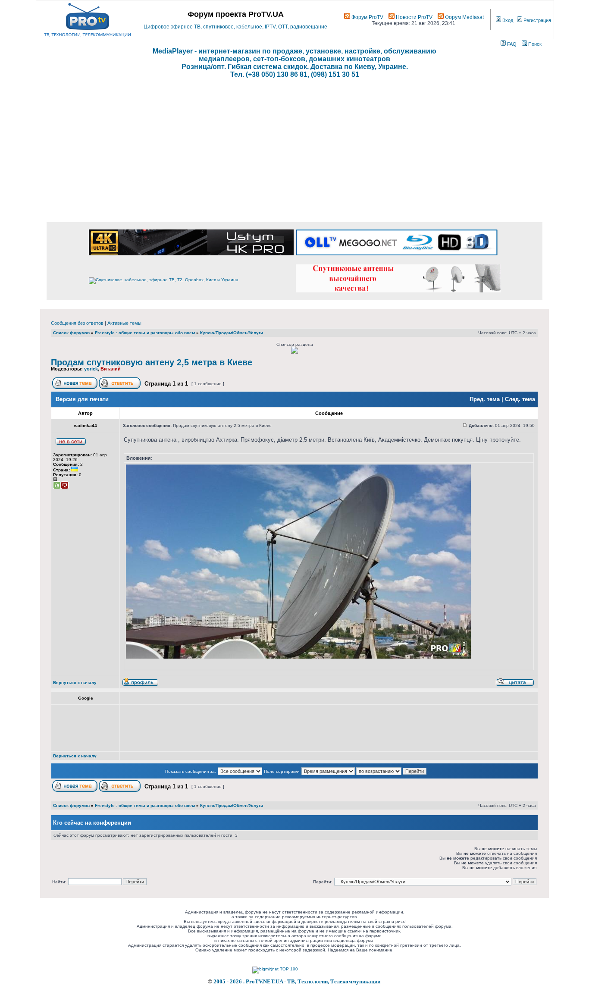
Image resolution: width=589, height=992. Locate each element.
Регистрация (536, 20)
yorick (91, 368)
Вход (507, 20)
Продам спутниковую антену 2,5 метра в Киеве (151, 362)
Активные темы (124, 323)
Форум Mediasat (464, 17)
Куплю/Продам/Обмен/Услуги (231, 332)
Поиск (534, 44)
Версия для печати (82, 399)
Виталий (110, 368)
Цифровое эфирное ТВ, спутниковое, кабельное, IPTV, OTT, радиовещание (235, 27)
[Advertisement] (294, 155)
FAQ (511, 44)
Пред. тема (485, 399)
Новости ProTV (413, 17)
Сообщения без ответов (77, 323)
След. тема (520, 399)
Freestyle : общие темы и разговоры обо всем (145, 332)
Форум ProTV (366, 17)
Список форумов (71, 332)
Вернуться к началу (75, 682)
